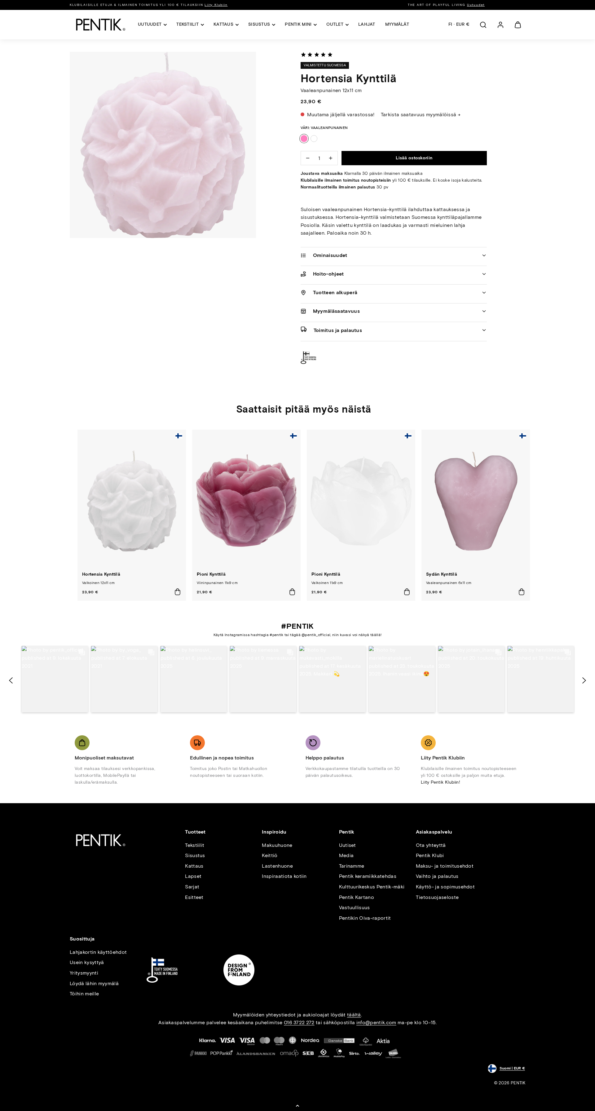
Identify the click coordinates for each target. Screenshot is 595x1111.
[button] (483, 24)
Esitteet (194, 897)
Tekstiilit (194, 845)
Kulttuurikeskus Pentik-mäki (372, 887)
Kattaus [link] (223, 24)
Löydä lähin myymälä (94, 983)
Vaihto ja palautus (437, 876)
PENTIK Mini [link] (298, 24)
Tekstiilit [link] (187, 24)
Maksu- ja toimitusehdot (445, 866)
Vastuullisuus (354, 907)
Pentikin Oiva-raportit (365, 918)
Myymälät (397, 24)
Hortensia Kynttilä (101, 574)
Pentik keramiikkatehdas (367, 876)
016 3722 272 (299, 1022)
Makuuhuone (277, 845)
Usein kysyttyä (87, 962)
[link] (500, 24)
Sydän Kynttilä (441, 574)
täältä (354, 1015)
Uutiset (347, 845)
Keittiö (269, 855)
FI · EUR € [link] (458, 24)
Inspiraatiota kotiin (284, 876)
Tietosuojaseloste (437, 897)
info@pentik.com (376, 1022)
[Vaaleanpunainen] (304, 138)
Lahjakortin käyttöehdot (98, 952)
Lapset (193, 876)
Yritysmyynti (84, 973)
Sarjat (192, 887)
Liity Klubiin (216, 5)
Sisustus (195, 855)
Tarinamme (351, 866)
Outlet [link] (334, 24)
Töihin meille (84, 994)
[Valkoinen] (314, 138)
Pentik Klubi (430, 855)
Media (346, 855)
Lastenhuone (277, 866)
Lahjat (366, 24)
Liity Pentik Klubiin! (440, 782)
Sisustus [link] (259, 24)
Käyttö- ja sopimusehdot (445, 887)
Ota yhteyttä (431, 845)
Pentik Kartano (356, 897)
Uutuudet (476, 5)
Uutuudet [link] (149, 24)
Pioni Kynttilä (211, 574)
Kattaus (194, 866)
